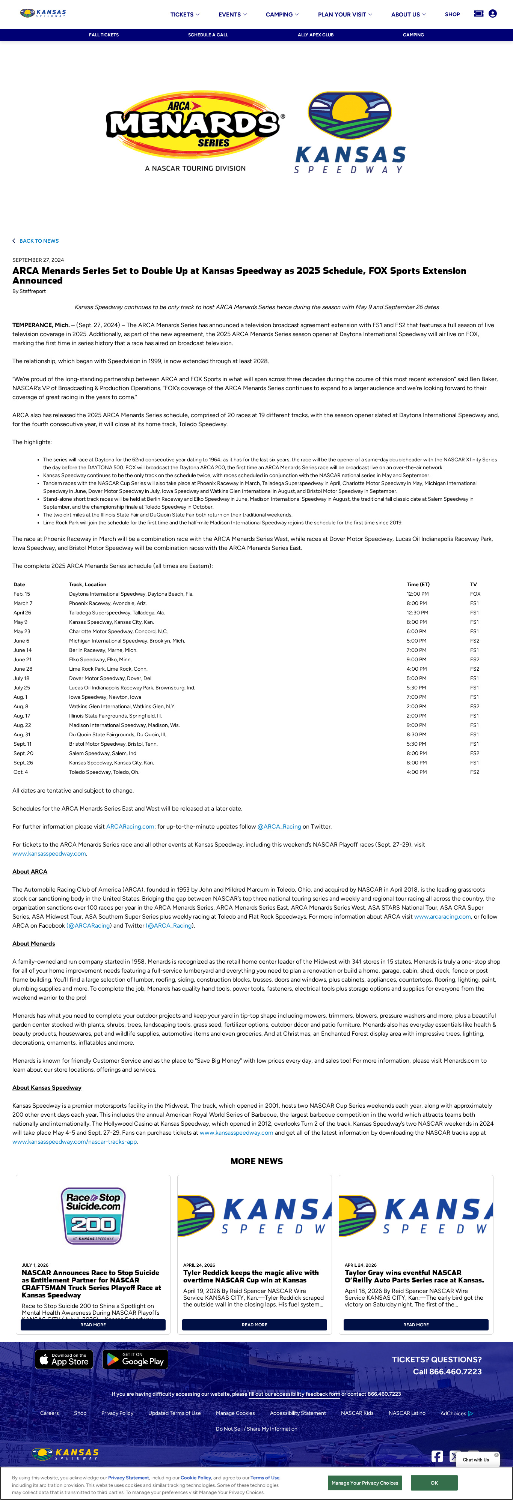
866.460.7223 (384, 1394)
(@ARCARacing (88, 925)
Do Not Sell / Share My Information (256, 1429)
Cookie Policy (196, 1477)
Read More (93, 1324)
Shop (80, 1413)
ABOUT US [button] (405, 15)
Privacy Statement (128, 1477)
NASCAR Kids (357, 1413)
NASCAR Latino (407, 1413)
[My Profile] (493, 14)
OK (434, 1482)
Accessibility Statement (298, 1413)
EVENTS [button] (230, 15)
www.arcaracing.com (442, 916)
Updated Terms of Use (174, 1413)
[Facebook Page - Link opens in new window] (437, 1459)
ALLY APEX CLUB (315, 35)
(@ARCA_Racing (169, 925)
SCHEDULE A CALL (208, 35)
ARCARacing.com (130, 826)
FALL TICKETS (104, 35)
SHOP (452, 15)
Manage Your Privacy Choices (365, 1482)
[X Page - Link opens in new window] (455, 1459)
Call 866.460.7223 (447, 1371)
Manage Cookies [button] (235, 1413)
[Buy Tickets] (479, 14)
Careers (49, 1413)
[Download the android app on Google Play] (135, 1367)
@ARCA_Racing (279, 826)
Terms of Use (264, 1477)
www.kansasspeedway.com (49, 853)
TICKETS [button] (181, 15)
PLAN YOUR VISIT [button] (342, 15)
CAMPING (413, 35)
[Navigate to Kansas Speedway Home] (43, 14)
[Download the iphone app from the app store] (64, 1367)
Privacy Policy (117, 1413)
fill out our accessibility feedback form (294, 1394)
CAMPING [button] (279, 15)
